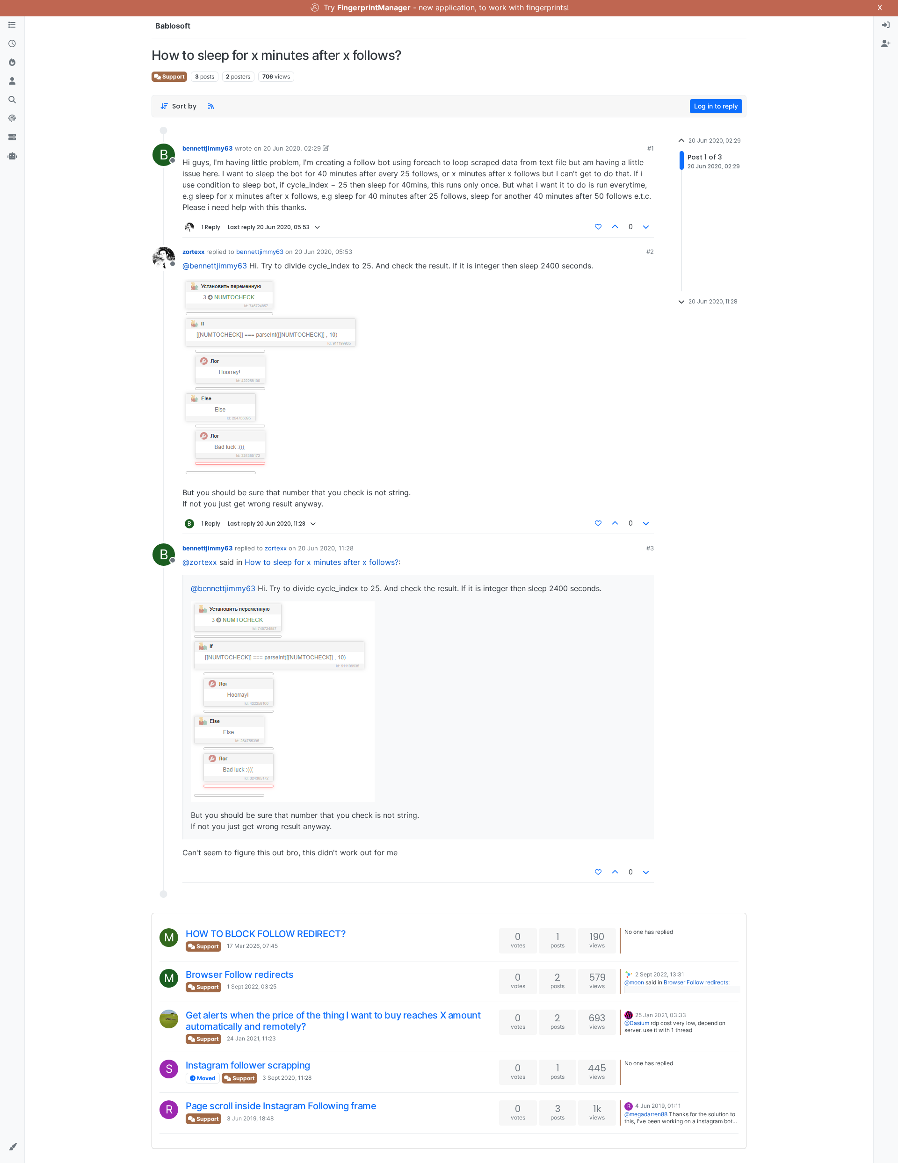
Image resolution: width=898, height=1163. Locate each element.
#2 (650, 251)
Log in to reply (716, 106)
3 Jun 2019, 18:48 (250, 1118)
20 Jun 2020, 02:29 (292, 148)
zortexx (193, 251)
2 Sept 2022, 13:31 (659, 974)
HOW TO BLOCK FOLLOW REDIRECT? (266, 933)
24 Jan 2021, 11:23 (251, 1038)
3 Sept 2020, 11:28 (286, 1077)
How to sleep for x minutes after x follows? (321, 562)
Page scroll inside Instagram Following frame (281, 1106)
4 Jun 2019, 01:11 (658, 1105)
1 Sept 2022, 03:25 (251, 986)
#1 (650, 148)
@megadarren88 (645, 1114)
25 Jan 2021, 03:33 (660, 1015)
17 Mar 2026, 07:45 (252, 945)
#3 (650, 548)
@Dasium (636, 1022)
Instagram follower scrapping (248, 1065)
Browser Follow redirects (239, 974)
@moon (634, 982)
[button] (12, 1147)
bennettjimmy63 (207, 148)
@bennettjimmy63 (214, 265)
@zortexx (199, 562)
